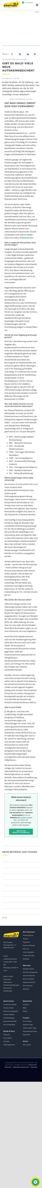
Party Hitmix (7, 1038)
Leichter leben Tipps (29, 1028)
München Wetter (28, 979)
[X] (19, 54)
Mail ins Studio (8, 976)
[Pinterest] (35, 54)
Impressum (7, 979)
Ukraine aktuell (8, 1008)
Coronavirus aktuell (9, 1004)
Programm (26, 942)
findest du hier (27, 237)
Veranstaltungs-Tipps (30, 1031)
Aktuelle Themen (28, 969)
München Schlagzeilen (30, 972)
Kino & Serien (27, 1021)
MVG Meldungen (9, 1018)
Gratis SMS (26, 1035)
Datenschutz (7, 982)
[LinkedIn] (27, 54)
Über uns (26, 949)
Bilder (25, 1008)
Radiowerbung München (21, 1067)
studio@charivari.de (10, 959)
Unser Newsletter (28, 952)
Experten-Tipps (28, 1025)
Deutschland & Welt (9, 1021)
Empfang (26, 959)
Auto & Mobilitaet (9, 1025)
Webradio (34, 1067)
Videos (25, 1011)
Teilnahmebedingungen (11, 985)
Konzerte (6, 1041)
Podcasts (26, 1004)
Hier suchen (27, 1045)
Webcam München (29, 982)
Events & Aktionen (29, 945)
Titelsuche (6, 1035)
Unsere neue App (28, 955)
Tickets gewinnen (9, 1045)
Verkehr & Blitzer (8, 1015)
